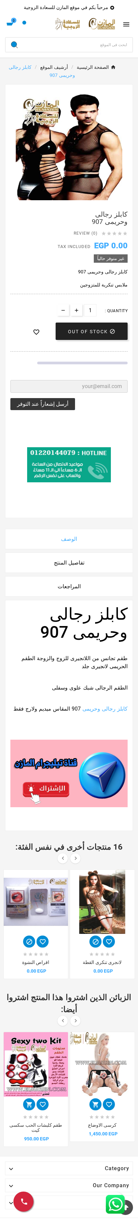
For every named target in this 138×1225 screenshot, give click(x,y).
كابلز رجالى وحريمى (105, 709)
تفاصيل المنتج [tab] (69, 563)
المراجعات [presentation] (69, 586)
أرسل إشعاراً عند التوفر (42, 404)
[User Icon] (24, 24)
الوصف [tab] (69, 539)
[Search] (14, 44)
